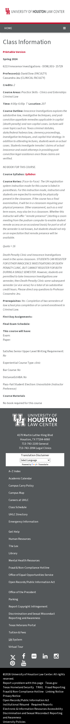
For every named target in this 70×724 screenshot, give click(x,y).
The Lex (13, 546)
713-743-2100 (30, 444)
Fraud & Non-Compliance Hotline (29, 568)
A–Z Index (14, 471)
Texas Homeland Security (18, 687)
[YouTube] (23, 664)
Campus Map (16, 493)
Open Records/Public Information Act (32, 582)
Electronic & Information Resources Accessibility (33, 709)
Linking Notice (55, 692)
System (15, 640)
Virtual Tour (16, 647)
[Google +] (34, 657)
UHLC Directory (18, 514)
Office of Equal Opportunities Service (31, 575)
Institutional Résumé (16, 705)
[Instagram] (56, 657)
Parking (13, 599)
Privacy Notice (11, 696)
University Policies (14, 722)
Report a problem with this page (23, 683)
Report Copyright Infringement (28, 607)
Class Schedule (18, 507)
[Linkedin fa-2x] (45, 657)
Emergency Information (23, 522)
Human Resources (20, 539)
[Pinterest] (12, 664)
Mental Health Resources (24, 560)
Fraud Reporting (55, 687)
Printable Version (14, 52)
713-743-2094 (27, 448)
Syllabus (30, 174)
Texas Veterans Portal (22, 625)
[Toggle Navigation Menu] (64, 28)
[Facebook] (23, 657)
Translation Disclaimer (35, 455)
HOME (8, 28)
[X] (13, 657)
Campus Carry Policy (21, 486)
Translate (43, 464)
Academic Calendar (20, 478)
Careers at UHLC (19, 500)
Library (13, 553)
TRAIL (39, 687)
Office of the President (22, 592)
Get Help (14, 532)
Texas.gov (51, 683)
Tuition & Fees (17, 632)
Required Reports (42, 705)
